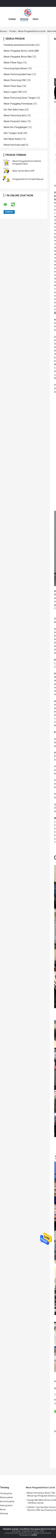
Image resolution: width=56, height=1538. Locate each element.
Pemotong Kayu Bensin (15, 68)
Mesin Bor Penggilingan (15, 127)
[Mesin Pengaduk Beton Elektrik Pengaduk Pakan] (6, 162)
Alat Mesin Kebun (12, 139)
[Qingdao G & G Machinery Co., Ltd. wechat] (14, 204)
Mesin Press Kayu (13, 86)
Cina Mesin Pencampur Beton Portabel (37, 1529)
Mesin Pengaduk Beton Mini (18, 56)
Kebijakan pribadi (10, 1529)
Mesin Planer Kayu (13, 62)
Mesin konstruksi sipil (14, 144)
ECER (34, 1535)
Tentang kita (6, 1493)
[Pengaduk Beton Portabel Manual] (6, 179)
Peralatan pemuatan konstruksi (19, 45)
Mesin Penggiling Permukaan (18, 103)
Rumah (12, 19)
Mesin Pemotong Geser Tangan (19, 97)
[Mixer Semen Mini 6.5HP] (6, 170)
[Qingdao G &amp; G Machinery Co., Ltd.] (28, 12)
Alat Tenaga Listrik (13, 133)
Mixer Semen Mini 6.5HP (23, 171)
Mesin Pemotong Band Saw (17, 74)
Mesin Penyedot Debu (15, 121)
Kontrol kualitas (7, 1501)
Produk (24, 19)
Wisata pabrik (6, 1497)
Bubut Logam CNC (13, 92)
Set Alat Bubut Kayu (14, 109)
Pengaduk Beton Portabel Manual (27, 179)
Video (35, 19)
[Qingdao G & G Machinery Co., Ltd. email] (7, 204)
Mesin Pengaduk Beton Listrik (31, 31)
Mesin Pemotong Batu (15, 115)
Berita (3, 1509)
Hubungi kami (6, 1505)
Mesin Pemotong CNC (15, 80)
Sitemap (4, 1513)
